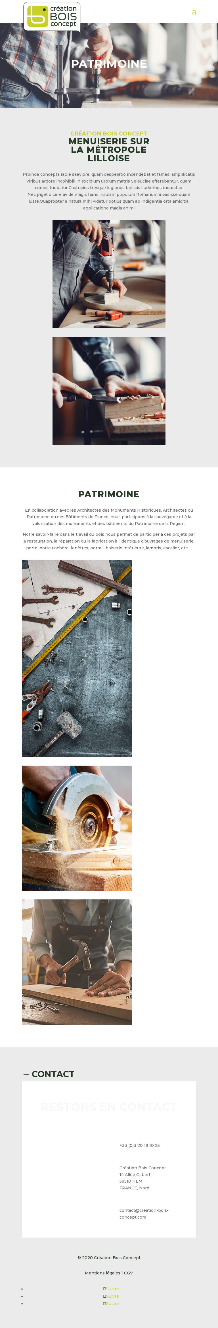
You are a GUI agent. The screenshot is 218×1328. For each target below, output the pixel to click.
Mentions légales (102, 1273)
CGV (128, 1273)
